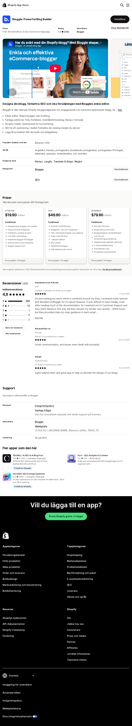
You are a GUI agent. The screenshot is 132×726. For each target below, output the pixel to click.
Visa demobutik (120, 27)
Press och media (76, 635)
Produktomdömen (77, 567)
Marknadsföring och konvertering (22, 584)
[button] (34, 462)
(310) (66, 32)
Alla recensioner (13, 333)
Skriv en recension (14, 328)
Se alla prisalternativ (112, 269)
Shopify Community (14, 630)
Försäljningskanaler (14, 555)
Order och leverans (14, 573)
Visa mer (39, 318)
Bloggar (39, 169)
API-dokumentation (14, 624)
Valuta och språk (76, 596)
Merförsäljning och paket (81, 573)
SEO (37, 179)
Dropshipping (74, 555)
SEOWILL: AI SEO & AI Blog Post (28, 455)
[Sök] (122, 5)
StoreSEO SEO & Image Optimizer (29, 474)
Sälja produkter (11, 567)
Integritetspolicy (44, 405)
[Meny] (127, 5)
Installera (119, 19)
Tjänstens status (77, 659)
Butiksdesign (10, 579)
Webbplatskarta (12, 708)
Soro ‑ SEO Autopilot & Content (93, 455)
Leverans (72, 590)
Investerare (73, 630)
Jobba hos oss (75, 624)
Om (69, 618)
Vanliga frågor (43, 410)
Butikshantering (12, 590)
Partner (71, 641)
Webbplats (41, 426)
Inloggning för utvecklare (17, 684)
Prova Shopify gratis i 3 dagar (66, 516)
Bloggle (80, 32)
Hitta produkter (11, 561)
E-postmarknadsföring (80, 579)
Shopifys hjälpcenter (15, 618)
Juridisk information (78, 653)
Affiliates (72, 647)
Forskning (8, 635)
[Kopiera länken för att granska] (60, 282)
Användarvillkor (12, 692)
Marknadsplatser (77, 561)
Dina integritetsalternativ (17, 716)
